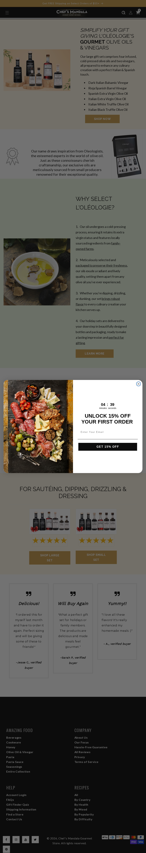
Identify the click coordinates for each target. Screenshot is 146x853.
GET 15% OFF (108, 446)
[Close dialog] (138, 384)
